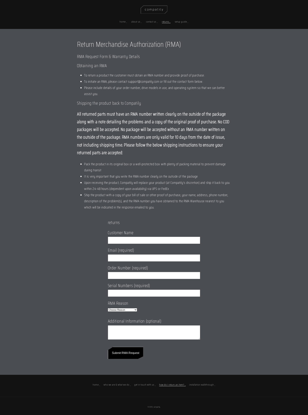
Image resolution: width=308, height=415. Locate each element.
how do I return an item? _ (172, 385)
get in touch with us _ (145, 385)
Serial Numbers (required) (129, 285)
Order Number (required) (128, 268)
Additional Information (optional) (134, 321)
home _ (96, 385)
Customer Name (121, 232)
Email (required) (121, 250)
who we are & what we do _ (117, 385)
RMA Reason (118, 303)
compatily (157, 407)
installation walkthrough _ (202, 385)
